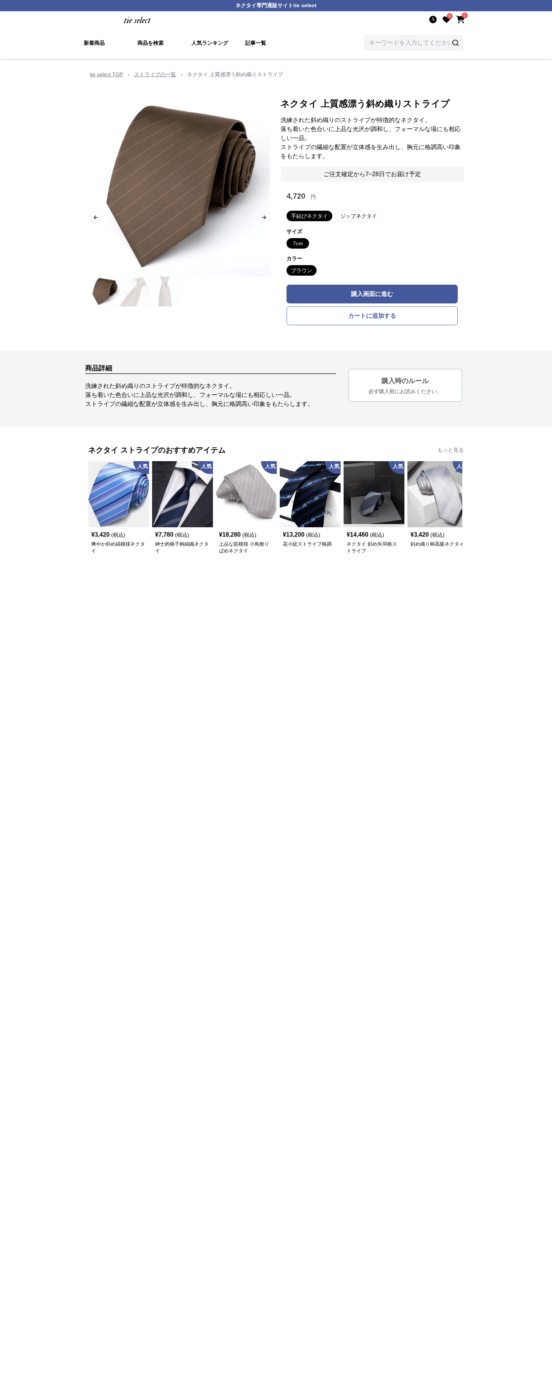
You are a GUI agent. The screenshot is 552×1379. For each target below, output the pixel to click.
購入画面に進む (372, 294)
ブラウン (301, 270)
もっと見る (450, 450)
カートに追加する (372, 315)
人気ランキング (210, 43)
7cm (298, 243)
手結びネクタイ (309, 216)
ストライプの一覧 (155, 74)
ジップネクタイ (358, 216)
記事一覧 (255, 43)
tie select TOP (106, 74)
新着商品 (94, 43)
